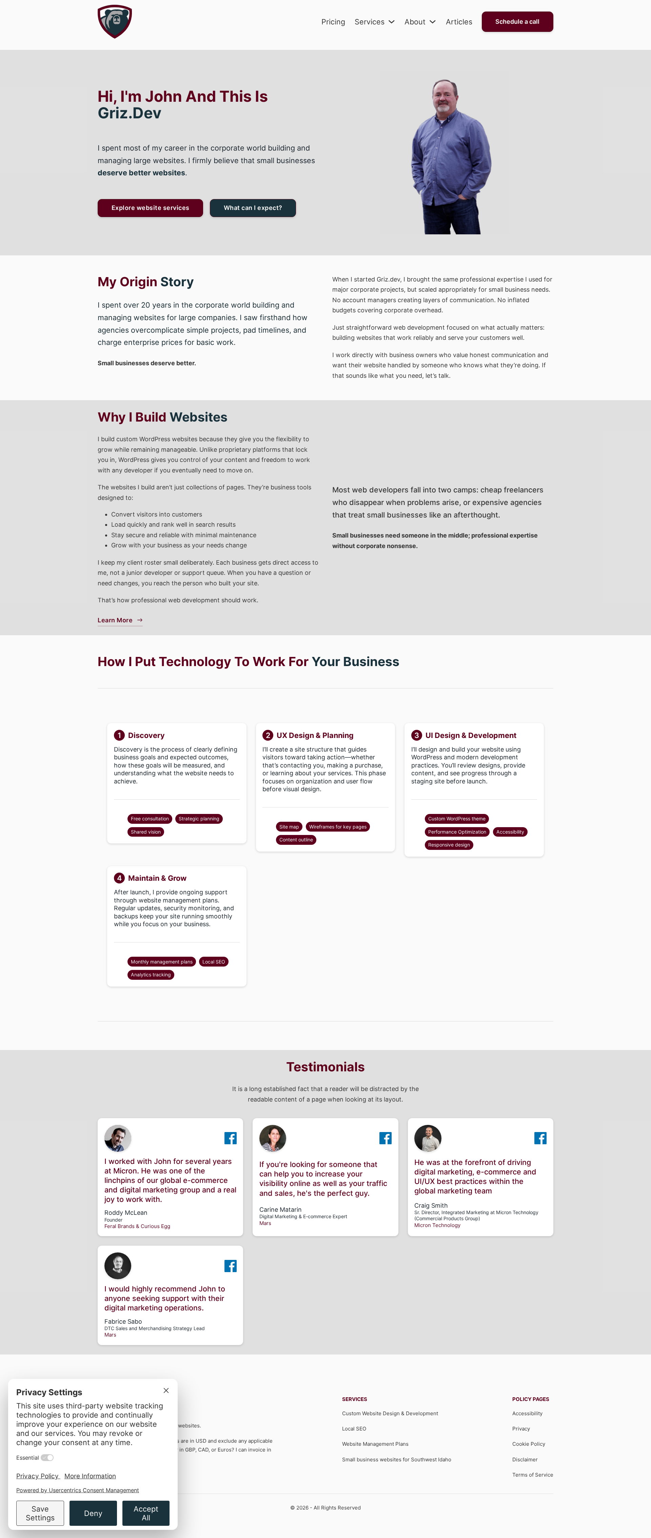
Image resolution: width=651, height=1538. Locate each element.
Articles (459, 21)
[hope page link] (115, 22)
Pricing (333, 21)
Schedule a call (517, 21)
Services (369, 21)
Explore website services (151, 207)
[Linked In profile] (230, 1138)
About (415, 21)
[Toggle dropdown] (391, 21)
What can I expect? (253, 207)
